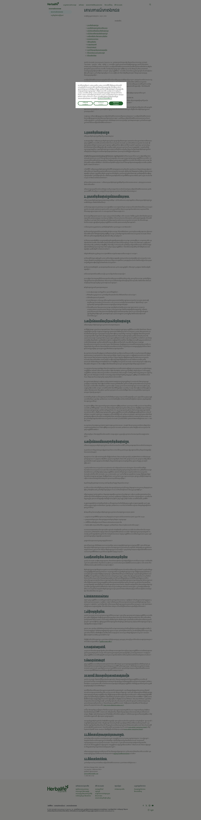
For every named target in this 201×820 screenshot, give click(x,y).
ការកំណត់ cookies (101, 103)
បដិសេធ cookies (85, 103)
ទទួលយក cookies (116, 103)
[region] (101, 95)
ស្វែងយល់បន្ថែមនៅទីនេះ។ (105, 98)
